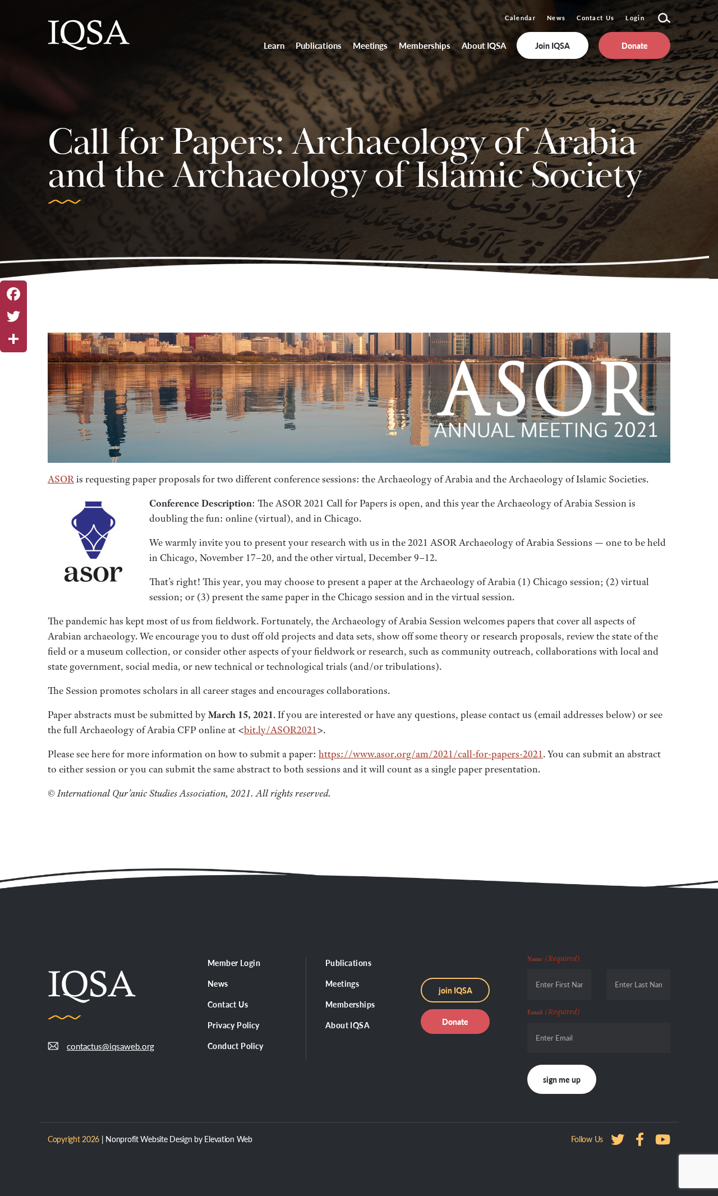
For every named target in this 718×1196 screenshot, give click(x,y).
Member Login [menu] (234, 962)
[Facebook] (13, 294)
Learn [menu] (274, 45)
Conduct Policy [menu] (236, 1045)
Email (553, 1011)
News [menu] (218, 983)
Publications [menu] (319, 45)
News (556, 17)
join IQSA (455, 990)
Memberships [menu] (424, 45)
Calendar (520, 17)
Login (635, 17)
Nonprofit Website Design (148, 1138)
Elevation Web (228, 1138)
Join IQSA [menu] (552, 45)
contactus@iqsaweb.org (102, 1046)
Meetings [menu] (370, 45)
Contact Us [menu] (228, 1004)
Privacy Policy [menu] (234, 1025)
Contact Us (595, 17)
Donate (455, 1021)
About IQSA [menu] (484, 45)
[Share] (13, 339)
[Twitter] (13, 316)
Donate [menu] (635, 45)
